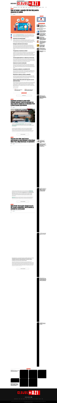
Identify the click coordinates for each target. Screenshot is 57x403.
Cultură (21, 7)
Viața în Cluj (40, 7)
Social (32, 7)
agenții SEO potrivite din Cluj (19, 34)
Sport (34, 7)
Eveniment (24, 7)
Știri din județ (37, 7)
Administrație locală (15, 7)
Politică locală (29, 7)
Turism (43, 7)
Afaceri (19, 7)
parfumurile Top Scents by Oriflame (20, 123)
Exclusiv (26, 7)
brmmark (14, 14)
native (13, 107)
